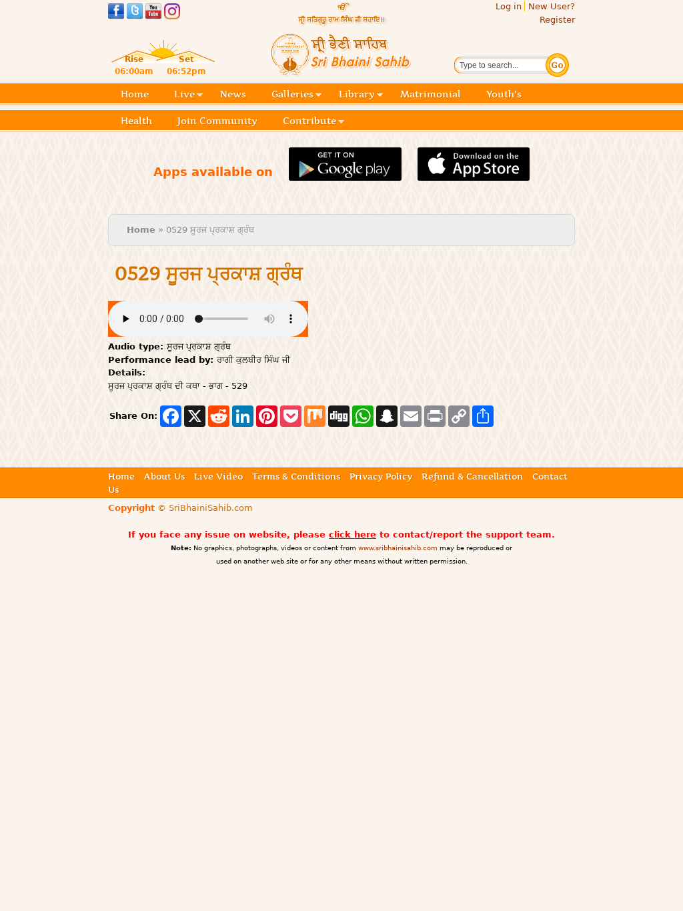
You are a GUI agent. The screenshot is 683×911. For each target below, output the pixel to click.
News (233, 94)
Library (357, 95)
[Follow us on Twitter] (135, 13)
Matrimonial (430, 94)
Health (136, 121)
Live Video (218, 476)
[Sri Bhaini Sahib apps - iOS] (474, 173)
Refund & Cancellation (472, 476)
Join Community (217, 121)
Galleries (292, 95)
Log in (509, 6)
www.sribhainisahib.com (398, 548)
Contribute (309, 122)
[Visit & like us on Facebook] (116, 13)
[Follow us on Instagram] (172, 13)
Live (184, 95)
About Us (164, 476)
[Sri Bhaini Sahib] (341, 71)
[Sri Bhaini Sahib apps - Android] (345, 173)
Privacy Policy (381, 476)
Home (135, 94)
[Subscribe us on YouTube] (153, 13)
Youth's (504, 94)
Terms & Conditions (296, 476)
